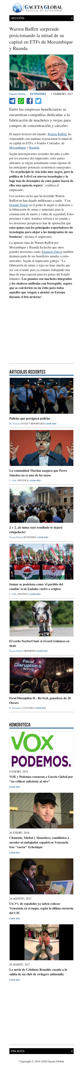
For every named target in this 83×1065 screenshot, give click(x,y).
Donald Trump (18, 205)
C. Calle (13, 480)
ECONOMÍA (38, 94)
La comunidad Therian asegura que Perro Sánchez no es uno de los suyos (38, 472)
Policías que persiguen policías (29, 418)
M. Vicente (14, 423)
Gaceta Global (17, 94)
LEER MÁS (51, 423)
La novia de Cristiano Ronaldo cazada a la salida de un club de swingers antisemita (38, 971)
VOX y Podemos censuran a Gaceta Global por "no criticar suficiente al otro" (41, 778)
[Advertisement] (41, 333)
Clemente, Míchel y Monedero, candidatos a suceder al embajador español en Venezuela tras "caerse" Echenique (39, 842)
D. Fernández (15, 707)
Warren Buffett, (57, 134)
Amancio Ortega (51, 251)
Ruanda (34, 147)
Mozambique (17, 147)
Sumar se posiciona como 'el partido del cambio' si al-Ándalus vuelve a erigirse (36, 586)
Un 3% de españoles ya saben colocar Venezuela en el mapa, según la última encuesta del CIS (41, 908)
